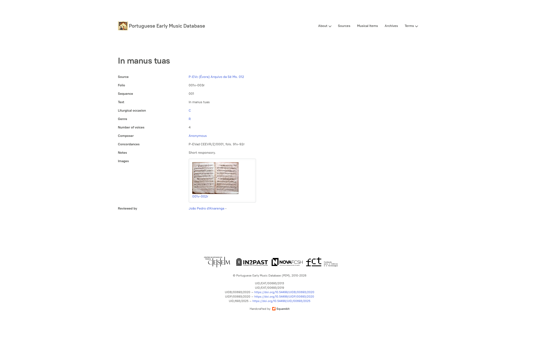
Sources (344, 26)
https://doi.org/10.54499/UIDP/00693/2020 (284, 296)
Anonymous (198, 136)
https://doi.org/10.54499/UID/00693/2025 (281, 301)
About (322, 26)
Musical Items (367, 26)
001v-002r (200, 196)
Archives (391, 26)
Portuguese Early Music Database (167, 26)
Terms (409, 26)
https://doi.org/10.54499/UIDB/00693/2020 (284, 292)
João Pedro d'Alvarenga (206, 208)
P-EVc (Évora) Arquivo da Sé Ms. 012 (216, 77)
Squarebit (283, 309)
